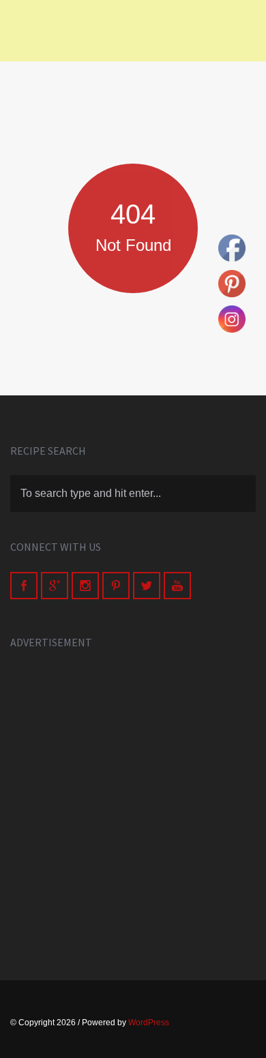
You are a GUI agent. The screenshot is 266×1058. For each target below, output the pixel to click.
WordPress (148, 1022)
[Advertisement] (133, 800)
